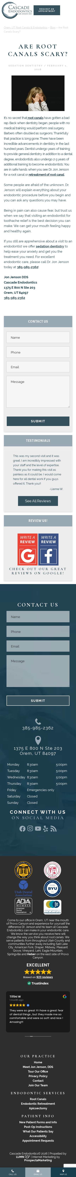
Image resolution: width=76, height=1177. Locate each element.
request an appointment (47, 10)
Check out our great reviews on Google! (38, 571)
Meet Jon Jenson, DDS (38, 1067)
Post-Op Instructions (38, 1127)
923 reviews (44, 977)
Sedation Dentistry (25, 65)
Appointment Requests (38, 1140)
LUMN (20, 1157)
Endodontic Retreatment (38, 1103)
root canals (35, 118)
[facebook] (22, 830)
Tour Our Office (38, 1071)
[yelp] (46, 832)
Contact (38, 1080)
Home (38, 1062)
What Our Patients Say (38, 1131)
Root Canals (38, 1099)
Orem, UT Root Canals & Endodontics (25, 27)
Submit (38, 421)
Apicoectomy (38, 1108)
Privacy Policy (38, 1076)
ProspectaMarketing (38, 1160)
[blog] (54, 830)
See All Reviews (38, 501)
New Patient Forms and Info (38, 1122)
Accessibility (38, 1136)
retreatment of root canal (46, 174)
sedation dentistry (50, 246)
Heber (31, 954)
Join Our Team (38, 1085)
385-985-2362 (27, 267)
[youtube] (38, 829)
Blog (52, 27)
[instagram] (30, 830)
